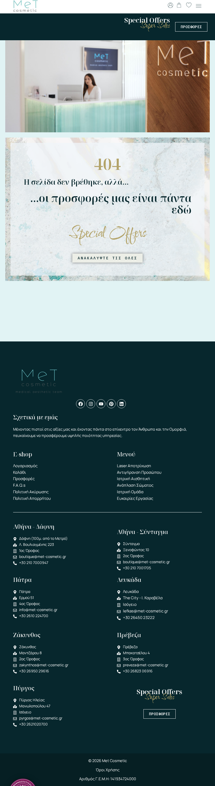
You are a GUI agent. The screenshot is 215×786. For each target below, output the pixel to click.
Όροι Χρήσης (108, 769)
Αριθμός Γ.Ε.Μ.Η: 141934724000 (107, 778)
